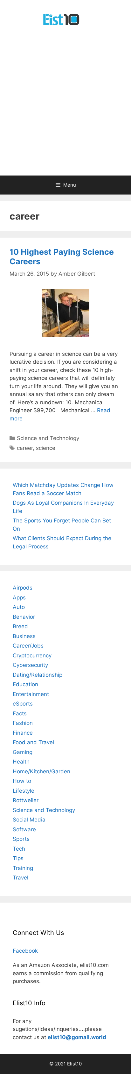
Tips (18, 858)
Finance (23, 733)
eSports (23, 703)
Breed (20, 626)
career (25, 448)
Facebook (25, 951)
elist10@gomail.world (77, 1037)
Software (24, 829)
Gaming (22, 752)
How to (22, 781)
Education (25, 684)
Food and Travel (33, 742)
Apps (19, 597)
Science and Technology (48, 438)
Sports (21, 839)
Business (24, 636)
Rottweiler (25, 800)
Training (23, 868)
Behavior (24, 617)
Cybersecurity (30, 665)
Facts (20, 713)
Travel (20, 877)
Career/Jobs (28, 645)
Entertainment (31, 694)
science (45, 448)
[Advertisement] (65, 107)
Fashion (23, 723)
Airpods (22, 588)
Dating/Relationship (37, 675)
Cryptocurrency (32, 655)
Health (21, 761)
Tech (19, 849)
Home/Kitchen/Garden (41, 771)
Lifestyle (23, 791)
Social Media (29, 819)
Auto (19, 607)
